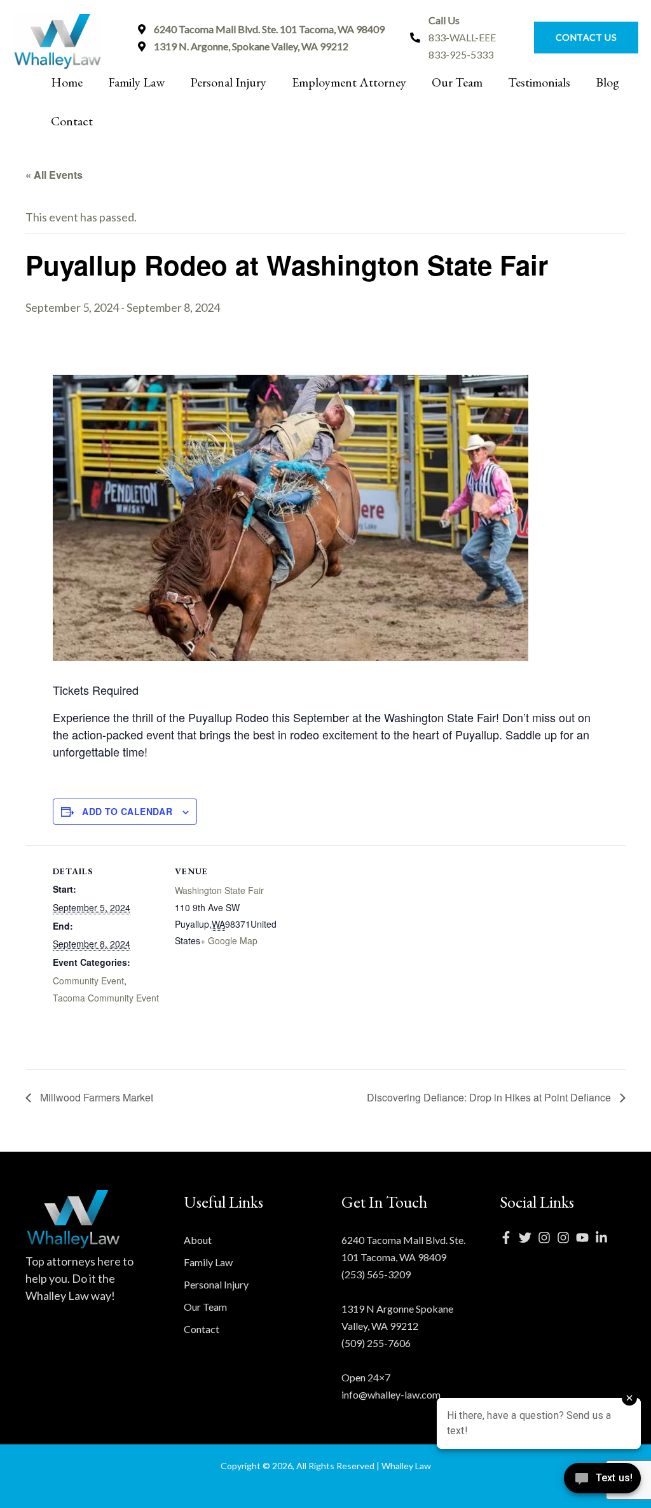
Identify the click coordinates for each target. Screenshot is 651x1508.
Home (67, 82)
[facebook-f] (509, 1237)
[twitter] (528, 1237)
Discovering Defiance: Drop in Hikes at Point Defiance (490, 1097)
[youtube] (585, 1237)
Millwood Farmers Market (95, 1097)
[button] (579, 37)
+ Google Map (228, 940)
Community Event (88, 980)
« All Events (54, 174)
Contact (72, 121)
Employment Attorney (349, 82)
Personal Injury (228, 82)
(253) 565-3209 (376, 1274)
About (198, 1240)
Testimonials (539, 82)
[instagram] (547, 1237)
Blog (607, 82)
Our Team (457, 82)
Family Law (136, 82)
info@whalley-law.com (391, 1394)
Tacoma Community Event (106, 997)
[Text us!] (602, 1481)
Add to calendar (127, 811)
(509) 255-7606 (376, 1343)
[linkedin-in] (604, 1237)
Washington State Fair (219, 890)
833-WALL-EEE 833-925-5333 (462, 37)
